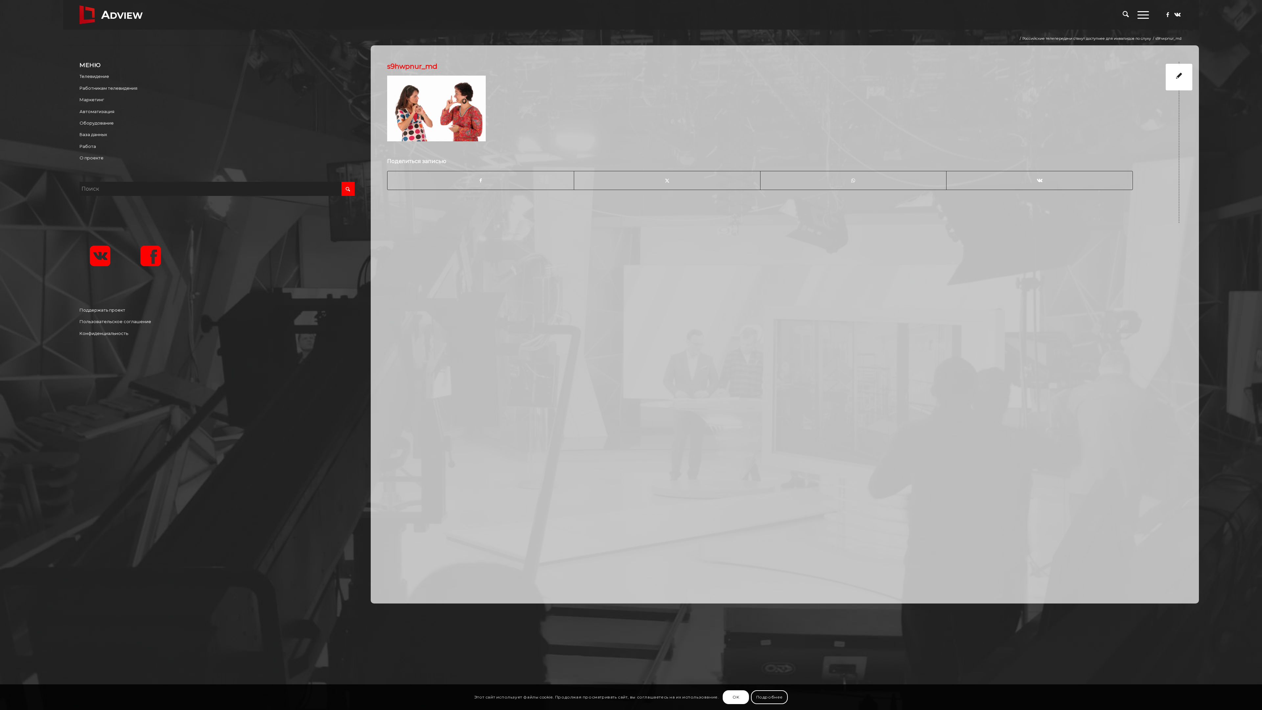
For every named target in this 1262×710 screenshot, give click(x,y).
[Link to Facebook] (1168, 14)
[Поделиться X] (667, 180)
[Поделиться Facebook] (480, 180)
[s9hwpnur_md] (1179, 77)
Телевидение (94, 76)
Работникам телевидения (108, 88)
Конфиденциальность (104, 333)
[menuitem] (1125, 14)
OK (736, 697)
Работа (88, 146)
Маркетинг (92, 99)
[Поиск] (1125, 14)
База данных (93, 134)
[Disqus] (789, 314)
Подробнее (769, 697)
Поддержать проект (102, 310)
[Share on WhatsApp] (853, 180)
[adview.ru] (111, 14)
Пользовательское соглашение (115, 321)
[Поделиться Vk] (1040, 180)
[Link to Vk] (1177, 14)
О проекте (92, 157)
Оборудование (97, 123)
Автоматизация (97, 111)
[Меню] (1141, 14)
